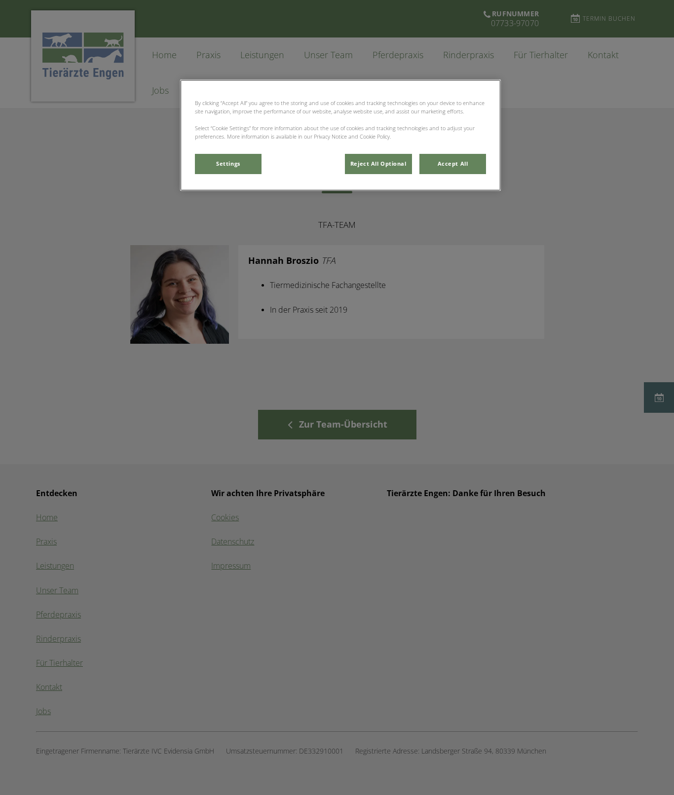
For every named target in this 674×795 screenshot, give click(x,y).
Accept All (453, 163)
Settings (228, 163)
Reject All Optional (378, 163)
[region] (340, 135)
